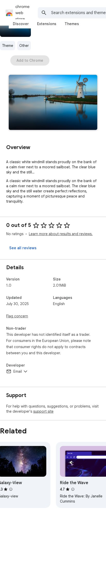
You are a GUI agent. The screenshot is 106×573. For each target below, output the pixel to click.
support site (43, 411)
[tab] (21, 23)
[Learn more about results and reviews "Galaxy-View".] (11, 489)
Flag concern (17, 316)
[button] (53, 103)
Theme (7, 45)
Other (24, 45)
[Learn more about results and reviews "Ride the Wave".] (73, 489)
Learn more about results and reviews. (61, 234)
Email (17, 371)
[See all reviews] (23, 248)
